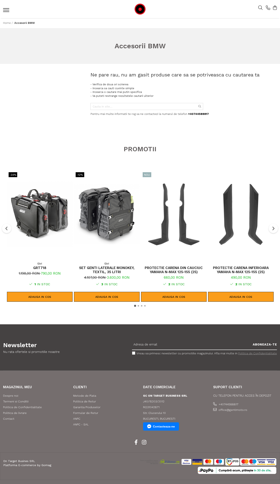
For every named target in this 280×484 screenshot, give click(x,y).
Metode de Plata (84, 395)
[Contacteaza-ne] (268, 8)
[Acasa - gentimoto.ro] (140, 9)
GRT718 (39, 268)
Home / (8, 22)
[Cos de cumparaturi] (275, 8)
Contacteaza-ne (164, 426)
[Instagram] (144, 442)
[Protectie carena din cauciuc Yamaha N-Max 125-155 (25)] (174, 214)
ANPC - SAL (81, 424)
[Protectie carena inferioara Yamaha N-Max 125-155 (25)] (241, 214)
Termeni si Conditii (15, 401)
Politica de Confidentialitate (257, 353)
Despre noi (10, 395)
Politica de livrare (15, 413)
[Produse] (6, 11)
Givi (39, 263)
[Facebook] (136, 442)
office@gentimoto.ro (232, 409)
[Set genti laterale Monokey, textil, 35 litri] (107, 214)
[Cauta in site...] (260, 8)
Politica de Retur (84, 401)
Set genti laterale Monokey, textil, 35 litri (106, 270)
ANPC (76, 418)
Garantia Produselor (86, 407)
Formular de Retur (85, 413)
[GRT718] (40, 214)
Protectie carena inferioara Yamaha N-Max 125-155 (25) (241, 270)
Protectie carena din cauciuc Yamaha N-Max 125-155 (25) (174, 270)
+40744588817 (228, 404)
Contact (8, 418)
